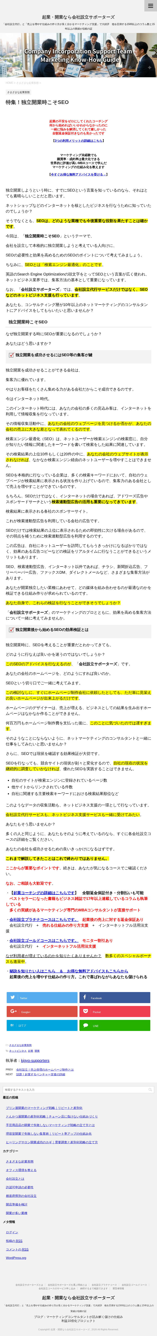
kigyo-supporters (35, 1060)
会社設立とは (15, 1178)
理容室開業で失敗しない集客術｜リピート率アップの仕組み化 (49, 1133)
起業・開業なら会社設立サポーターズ (78, 17)
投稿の (14, 1241)
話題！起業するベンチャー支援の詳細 (40, 1074)
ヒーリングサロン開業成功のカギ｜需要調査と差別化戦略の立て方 (52, 1142)
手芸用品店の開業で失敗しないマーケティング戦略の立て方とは (50, 1125)
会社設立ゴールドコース (134, 1285)
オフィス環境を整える (21, 1170)
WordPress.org (16, 1257)
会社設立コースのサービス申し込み (57, 1288)
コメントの (17, 1249)
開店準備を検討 (16, 1204)
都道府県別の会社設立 (21, 1195)
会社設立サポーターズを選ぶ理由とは (67, 1285)
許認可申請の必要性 (20, 1187)
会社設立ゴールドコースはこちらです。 (44, 940)
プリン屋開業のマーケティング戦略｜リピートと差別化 (44, 1108)
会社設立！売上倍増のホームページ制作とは (45, 1069)
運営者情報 (118, 1288)
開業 (37, 1050)
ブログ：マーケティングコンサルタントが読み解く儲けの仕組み (78, 1316)
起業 (30, 1050)
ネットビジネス (18, 1050)
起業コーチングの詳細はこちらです (44, 893)
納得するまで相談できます (94, 1288)
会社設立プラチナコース (104, 1285)
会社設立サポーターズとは (29, 1285)
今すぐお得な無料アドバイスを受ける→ (78, 174)
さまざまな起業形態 (20, 1045)
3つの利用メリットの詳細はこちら (78, 140)
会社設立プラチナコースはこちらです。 (44, 919)
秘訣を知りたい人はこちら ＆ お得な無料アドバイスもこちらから (69, 971)
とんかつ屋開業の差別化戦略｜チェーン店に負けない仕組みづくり (52, 1116)
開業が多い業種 (16, 1213)
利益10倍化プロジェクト (78, 1320)
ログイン (12, 1232)
